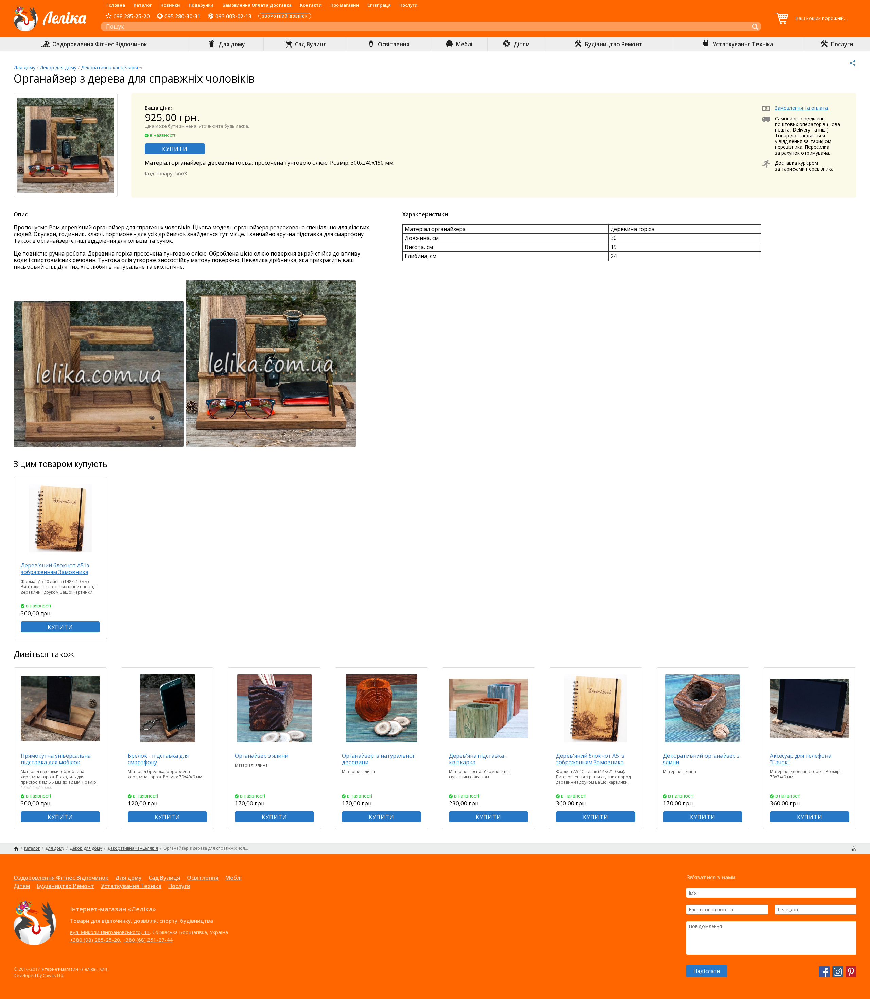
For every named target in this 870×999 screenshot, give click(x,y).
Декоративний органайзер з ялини (701, 759)
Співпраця (379, 5)
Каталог (143, 5)
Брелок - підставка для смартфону (158, 759)
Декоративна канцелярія (109, 67)
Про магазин (344, 5)
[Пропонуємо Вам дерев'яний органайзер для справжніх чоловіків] (99, 446)
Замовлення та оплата (801, 108)
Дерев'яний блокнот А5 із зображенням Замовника (55, 569)
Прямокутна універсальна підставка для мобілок (56, 759)
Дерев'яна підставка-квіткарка (477, 759)
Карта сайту (853, 848)
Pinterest (851, 971)
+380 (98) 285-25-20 (95, 939)
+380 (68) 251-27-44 (148, 939)
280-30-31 (182, 16)
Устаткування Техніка (131, 886)
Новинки (170, 5)
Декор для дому (58, 67)
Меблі (233, 877)
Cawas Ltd (53, 975)
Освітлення (203, 877)
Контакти (311, 5)
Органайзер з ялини (261, 755)
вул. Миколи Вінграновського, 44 (110, 932)
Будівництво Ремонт (65, 886)
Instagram (837, 971)
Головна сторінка (16, 848)
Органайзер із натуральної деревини (378, 759)
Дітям (22, 886)
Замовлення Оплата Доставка (257, 5)
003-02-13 (233, 16)
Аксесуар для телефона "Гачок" (800, 759)
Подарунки (201, 5)
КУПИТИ (175, 149)
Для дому (24, 67)
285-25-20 (132, 16)
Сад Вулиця (164, 877)
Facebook (824, 971)
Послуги (408, 5)
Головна (115, 5)
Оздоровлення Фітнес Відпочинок (61, 877)
